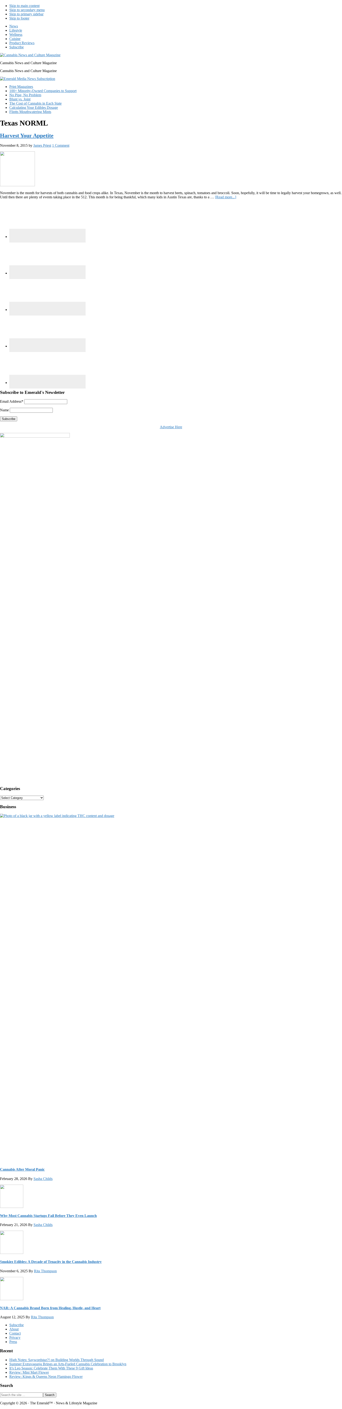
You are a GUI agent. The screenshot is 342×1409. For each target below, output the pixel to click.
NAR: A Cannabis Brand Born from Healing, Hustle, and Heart (50, 1308)
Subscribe (16, 1325)
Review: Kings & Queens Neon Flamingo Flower (46, 1377)
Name (4, 410)
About (14, 1329)
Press (13, 1342)
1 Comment (60, 145)
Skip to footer (19, 18)
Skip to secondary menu (27, 10)
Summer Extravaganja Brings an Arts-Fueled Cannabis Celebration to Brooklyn (67, 1364)
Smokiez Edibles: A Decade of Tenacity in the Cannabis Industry (51, 1262)
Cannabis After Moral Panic (22, 1169)
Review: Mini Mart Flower (29, 1372)
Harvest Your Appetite (27, 136)
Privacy (14, 1337)
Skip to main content (24, 6)
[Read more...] (225, 197)
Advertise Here (171, 427)
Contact (15, 1333)
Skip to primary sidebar (26, 14)
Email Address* (11, 401)
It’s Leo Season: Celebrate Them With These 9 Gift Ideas (51, 1368)
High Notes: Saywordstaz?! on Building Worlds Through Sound (56, 1360)
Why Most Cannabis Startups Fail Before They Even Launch (48, 1216)
